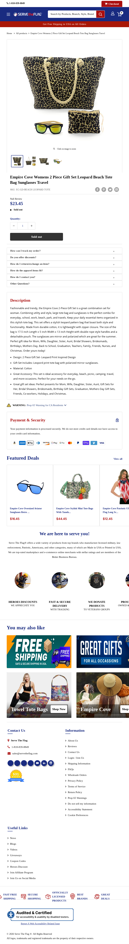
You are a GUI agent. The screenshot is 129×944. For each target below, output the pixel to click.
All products (21, 33)
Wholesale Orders (77, 775)
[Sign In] (112, 13)
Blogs (13, 843)
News (13, 838)
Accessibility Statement (80, 809)
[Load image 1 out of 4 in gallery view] (17, 161)
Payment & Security (27, 420)
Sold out (36, 236)
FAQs (71, 769)
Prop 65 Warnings (77, 798)
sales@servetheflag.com (25, 753)
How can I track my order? (25, 250)
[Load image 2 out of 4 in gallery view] (31, 161)
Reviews (72, 746)
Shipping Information (79, 763)
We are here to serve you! (64, 533)
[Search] (100, 14)
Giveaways (16, 855)
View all (118, 458)
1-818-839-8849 (17, 3)
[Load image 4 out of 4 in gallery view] (57, 161)
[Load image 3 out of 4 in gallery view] (44, 161)
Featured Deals (23, 458)
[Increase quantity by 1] (31, 225)
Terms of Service (76, 786)
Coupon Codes (18, 861)
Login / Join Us (76, 757)
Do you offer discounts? (23, 257)
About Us (73, 740)
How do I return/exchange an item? (29, 264)
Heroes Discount (19, 866)
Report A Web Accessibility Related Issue (40, 923)
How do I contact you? (22, 277)
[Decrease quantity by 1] (13, 225)
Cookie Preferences (78, 815)
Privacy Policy (75, 780)
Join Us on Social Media (23, 878)
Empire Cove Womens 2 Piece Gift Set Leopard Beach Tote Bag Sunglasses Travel (61, 180)
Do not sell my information (82, 803)
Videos (13, 849)
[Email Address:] (116, 189)
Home (10, 33)
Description (20, 300)
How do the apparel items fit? (26, 270)
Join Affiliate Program (26, 873)
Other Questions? (20, 283)
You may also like (26, 627)
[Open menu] (8, 14)
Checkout (113, 4)
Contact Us (73, 752)
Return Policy (75, 792)
